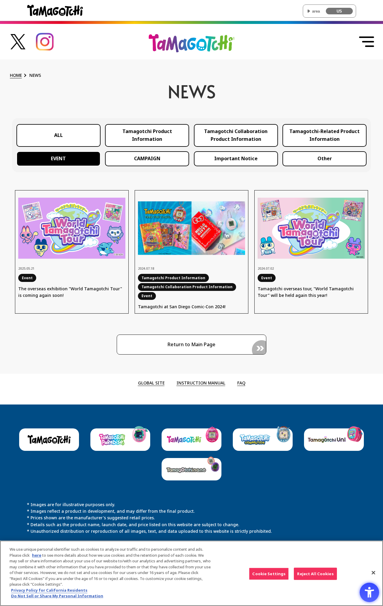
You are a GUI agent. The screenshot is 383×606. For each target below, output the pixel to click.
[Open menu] (366, 41)
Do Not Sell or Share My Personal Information (57, 596)
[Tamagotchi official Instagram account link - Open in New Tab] (45, 47)
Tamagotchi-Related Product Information (324, 135)
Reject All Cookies (315, 573)
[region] (191, 573)
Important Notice (236, 158)
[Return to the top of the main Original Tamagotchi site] (192, 48)
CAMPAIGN (147, 158)
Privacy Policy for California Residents (49, 590)
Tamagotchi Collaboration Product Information (236, 135)
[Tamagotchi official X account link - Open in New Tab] (17, 46)
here (36, 555)
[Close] (373, 572)
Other (324, 158)
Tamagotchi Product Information (147, 135)
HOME (16, 75)
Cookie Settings (268, 573)
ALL (58, 135)
